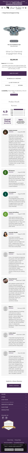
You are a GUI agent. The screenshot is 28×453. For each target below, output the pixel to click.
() (24, 109)
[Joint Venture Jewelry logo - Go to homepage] (14, 8)
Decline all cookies (9, 449)
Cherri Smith (12, 351)
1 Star (12, 115)
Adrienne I (11, 252)
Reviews (14, 105)
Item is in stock (14, 94)
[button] (5, 7)
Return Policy (10, 440)
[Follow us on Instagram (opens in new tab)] (6, 417)
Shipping (7, 85)
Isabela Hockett (13, 130)
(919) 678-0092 (14, 46)
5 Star (12, 109)
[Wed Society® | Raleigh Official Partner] (8, 425)
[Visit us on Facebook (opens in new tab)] (2, 417)
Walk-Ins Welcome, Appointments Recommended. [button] (14, 3)
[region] (14, 30)
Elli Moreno (12, 170)
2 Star (12, 113)
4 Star (12, 110)
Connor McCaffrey (14, 212)
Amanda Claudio (13, 232)
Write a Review (14, 385)
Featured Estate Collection (7, 402)
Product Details (14, 102)
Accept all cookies (19, 449)
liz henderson (12, 192)
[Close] (26, 3)
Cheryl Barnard (13, 279)
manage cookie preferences (15, 446)
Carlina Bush (12, 333)
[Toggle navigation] (2, 8)
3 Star (12, 112)
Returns (20, 85)
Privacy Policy (18, 440)
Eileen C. (11, 306)
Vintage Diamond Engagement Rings (10, 12)
